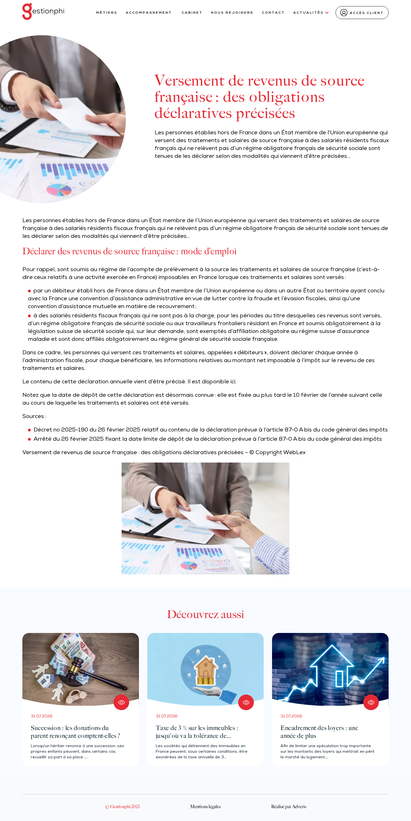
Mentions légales (205, 806)
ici (232, 382)
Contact (273, 13)
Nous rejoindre (232, 13)
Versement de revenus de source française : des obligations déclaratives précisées (133, 453)
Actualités (308, 13)
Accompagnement (149, 13)
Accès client (367, 13)
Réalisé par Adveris (288, 806)
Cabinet (192, 13)
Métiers (106, 13)
